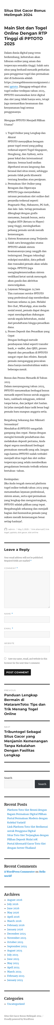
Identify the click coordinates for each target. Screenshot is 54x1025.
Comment (11, 568)
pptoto (14, 86)
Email (8, 628)
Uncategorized (16, 1003)
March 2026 (14, 920)
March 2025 (14, 971)
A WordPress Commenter (19, 871)
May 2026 (13, 912)
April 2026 (13, 916)
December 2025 (16, 933)
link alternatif (38, 529)
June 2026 (13, 908)
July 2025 (12, 954)
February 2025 (15, 975)
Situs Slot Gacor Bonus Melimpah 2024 (25, 12)
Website (9, 643)
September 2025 (17, 946)
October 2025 (15, 942)
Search (8, 777)
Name (8, 613)
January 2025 (15, 980)
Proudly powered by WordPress (19, 1019)
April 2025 (13, 967)
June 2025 (13, 958)
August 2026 (14, 899)
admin (11, 529)
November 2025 (16, 937)
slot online (33, 532)
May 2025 (13, 963)
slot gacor (22, 532)
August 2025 (14, 950)
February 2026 (16, 925)
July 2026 (12, 904)
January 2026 (15, 929)
